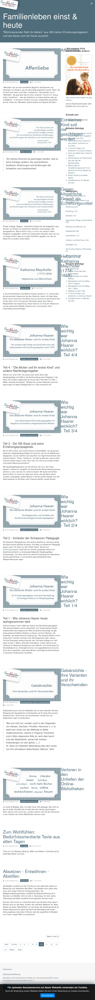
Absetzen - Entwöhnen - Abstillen (26, 873)
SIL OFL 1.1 (31, 980)
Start (6, 944)
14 (5, 949)
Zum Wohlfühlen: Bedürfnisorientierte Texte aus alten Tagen (31, 836)
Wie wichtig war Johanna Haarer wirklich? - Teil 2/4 (69, 510)
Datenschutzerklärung (11, 974)
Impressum (7, 969)
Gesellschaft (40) (72, 231)
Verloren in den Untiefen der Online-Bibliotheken (72, 778)
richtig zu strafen (32, 231)
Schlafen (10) (71, 215)
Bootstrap (6, 978)
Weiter (12, 949)
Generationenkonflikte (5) (76, 195)
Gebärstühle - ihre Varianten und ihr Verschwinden (74, 677)
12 (51, 944)
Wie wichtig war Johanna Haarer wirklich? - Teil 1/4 (69, 591)
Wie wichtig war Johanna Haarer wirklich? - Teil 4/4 (69, 340)
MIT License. (54, 978)
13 (57, 944)
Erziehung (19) (71, 211)
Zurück (14, 944)
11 (46, 944)
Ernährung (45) (72, 206)
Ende (20, 949)
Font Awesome (8, 980)
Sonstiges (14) (71, 244)
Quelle (55, 648)
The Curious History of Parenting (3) (78, 250)
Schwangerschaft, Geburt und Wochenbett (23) (77, 201)
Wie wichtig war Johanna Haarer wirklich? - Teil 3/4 (69, 416)
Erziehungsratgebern (11, 549)
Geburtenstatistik (37, 298)
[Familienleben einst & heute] (10, 3)
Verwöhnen (47, 95)
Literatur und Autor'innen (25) (77, 240)
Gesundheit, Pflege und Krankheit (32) (79, 221)
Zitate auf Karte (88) (74, 255)
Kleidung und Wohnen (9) (76, 226)
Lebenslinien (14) (72, 235)
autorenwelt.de (82, 106)
